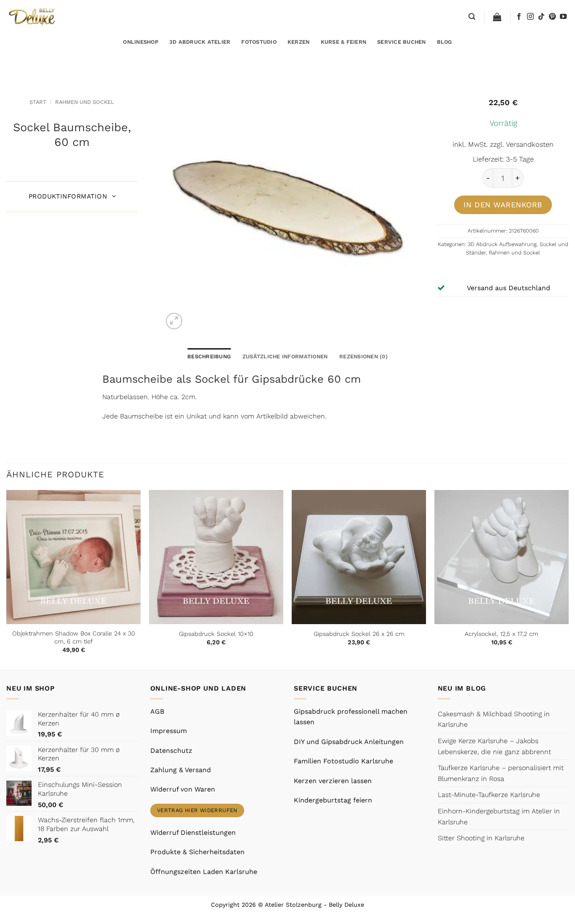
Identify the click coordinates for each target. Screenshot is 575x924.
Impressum (168, 731)
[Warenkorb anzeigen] (497, 17)
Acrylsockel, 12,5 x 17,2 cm (501, 633)
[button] (472, 16)
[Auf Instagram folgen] (530, 17)
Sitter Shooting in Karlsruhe (481, 838)
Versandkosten (530, 144)
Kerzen (299, 42)
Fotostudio (259, 42)
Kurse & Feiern (344, 42)
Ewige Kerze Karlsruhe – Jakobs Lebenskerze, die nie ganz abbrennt (494, 746)
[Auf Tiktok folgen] (541, 17)
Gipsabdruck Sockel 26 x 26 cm (359, 633)
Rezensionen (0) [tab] (363, 356)
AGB (157, 711)
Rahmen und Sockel (84, 102)
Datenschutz (171, 751)
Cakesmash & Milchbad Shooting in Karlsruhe (494, 719)
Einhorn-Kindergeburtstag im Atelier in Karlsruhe (499, 816)
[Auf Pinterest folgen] (552, 17)
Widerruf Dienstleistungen (193, 833)
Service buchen (401, 42)
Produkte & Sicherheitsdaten (197, 852)
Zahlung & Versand (180, 770)
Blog (444, 42)
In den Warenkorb (503, 204)
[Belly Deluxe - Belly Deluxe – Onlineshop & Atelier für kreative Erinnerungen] (32, 16)
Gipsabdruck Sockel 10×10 (216, 633)
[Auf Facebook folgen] (519, 17)
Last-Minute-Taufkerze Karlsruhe (489, 795)
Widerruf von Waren (182, 789)
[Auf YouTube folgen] (563, 17)
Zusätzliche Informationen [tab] (284, 356)
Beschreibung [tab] (209, 356)
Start (37, 102)
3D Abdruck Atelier (200, 42)
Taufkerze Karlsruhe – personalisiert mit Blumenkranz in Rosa (501, 773)
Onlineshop (140, 42)
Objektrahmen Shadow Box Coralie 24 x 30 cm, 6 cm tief (73, 637)
